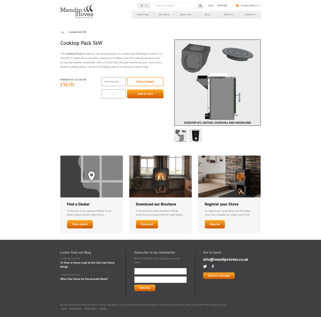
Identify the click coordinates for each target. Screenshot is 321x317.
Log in (211, 5)
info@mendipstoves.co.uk (225, 259)
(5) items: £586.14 (249, 5)
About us (228, 14)
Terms (64, 308)
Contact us (250, 14)
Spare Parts (186, 14)
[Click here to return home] (76, 18)
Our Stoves (164, 14)
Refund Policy (75, 308)
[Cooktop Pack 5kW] (217, 83)
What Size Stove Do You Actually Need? (84, 278)
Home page (143, 14)
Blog (207, 14)
